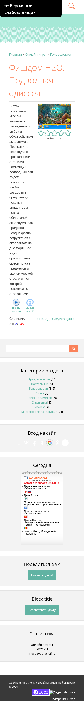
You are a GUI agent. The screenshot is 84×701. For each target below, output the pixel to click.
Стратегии (39, 402)
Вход (72, 699)
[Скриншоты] (54, 116)
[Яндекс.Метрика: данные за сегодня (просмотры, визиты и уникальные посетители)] (62, 692)
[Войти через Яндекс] (42, 442)
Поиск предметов (39, 398)
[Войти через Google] (49, 442)
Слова (40, 393)
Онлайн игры (35, 54)
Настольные (40, 384)
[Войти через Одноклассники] (57, 442)
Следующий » (63, 318)
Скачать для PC (30, 309)
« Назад (43, 318)
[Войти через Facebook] (34, 442)
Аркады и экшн (39, 379)
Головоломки (60, 54)
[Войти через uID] (19, 442)
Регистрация (58, 699)
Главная (15, 54)
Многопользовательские (39, 412)
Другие (40, 407)
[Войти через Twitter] (65, 442)
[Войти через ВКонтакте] (26, 442)
